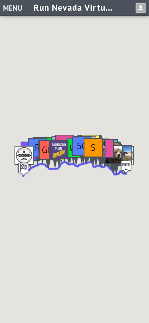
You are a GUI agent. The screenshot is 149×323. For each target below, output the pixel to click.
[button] (93, 152)
